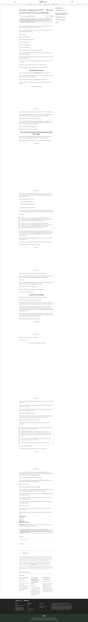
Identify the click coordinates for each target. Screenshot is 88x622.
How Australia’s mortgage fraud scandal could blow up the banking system (35, 580)
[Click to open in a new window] (36, 109)
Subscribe (28, 605)
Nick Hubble (34, 585)
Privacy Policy (29, 610)
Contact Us (40, 605)
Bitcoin (20, 8)
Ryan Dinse (25, 553)
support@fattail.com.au (44, 606)
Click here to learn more (32, 526)
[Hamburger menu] (15, 2)
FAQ (27, 607)
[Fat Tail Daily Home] (43, 1)
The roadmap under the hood (60, 10)
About (28, 606)
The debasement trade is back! (60, 17)
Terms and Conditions (30, 608)
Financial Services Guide (30, 609)
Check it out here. (26, 567)
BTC (40, 73)
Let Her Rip (57, 22)
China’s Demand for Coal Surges (60, 19)
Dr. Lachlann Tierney (23, 581)
